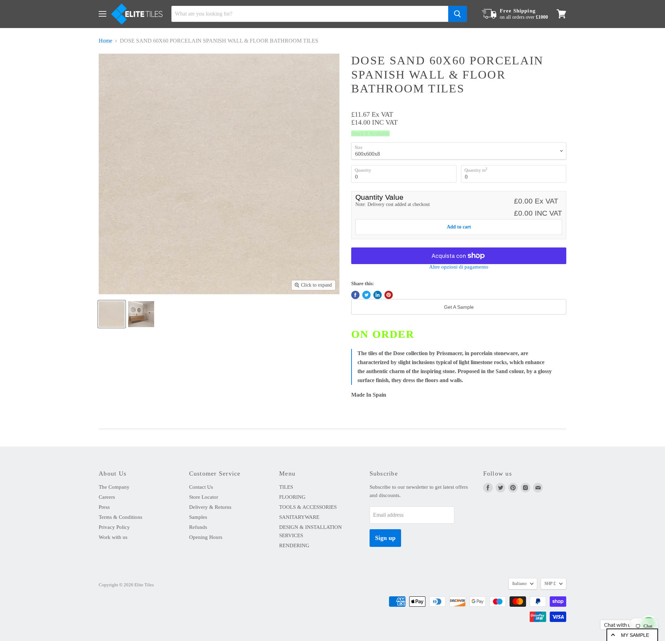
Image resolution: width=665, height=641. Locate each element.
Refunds (198, 527)
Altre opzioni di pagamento (458, 267)
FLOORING (292, 497)
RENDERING (294, 545)
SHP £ (550, 583)
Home (105, 41)
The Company (114, 487)
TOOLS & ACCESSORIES (308, 507)
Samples (198, 517)
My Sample (635, 635)
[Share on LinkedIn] (377, 295)
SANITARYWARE (299, 517)
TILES (286, 487)
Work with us (113, 537)
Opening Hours (205, 537)
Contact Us (201, 487)
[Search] (457, 14)
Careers (107, 497)
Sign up (385, 537)
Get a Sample (459, 307)
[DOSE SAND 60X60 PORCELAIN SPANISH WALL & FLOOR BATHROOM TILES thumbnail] (111, 314)
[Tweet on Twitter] (366, 295)
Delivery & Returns (210, 507)
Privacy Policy (114, 527)
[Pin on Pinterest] (388, 295)
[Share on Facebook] (355, 295)
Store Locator (203, 497)
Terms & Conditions (120, 517)
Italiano (519, 583)
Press (104, 507)
